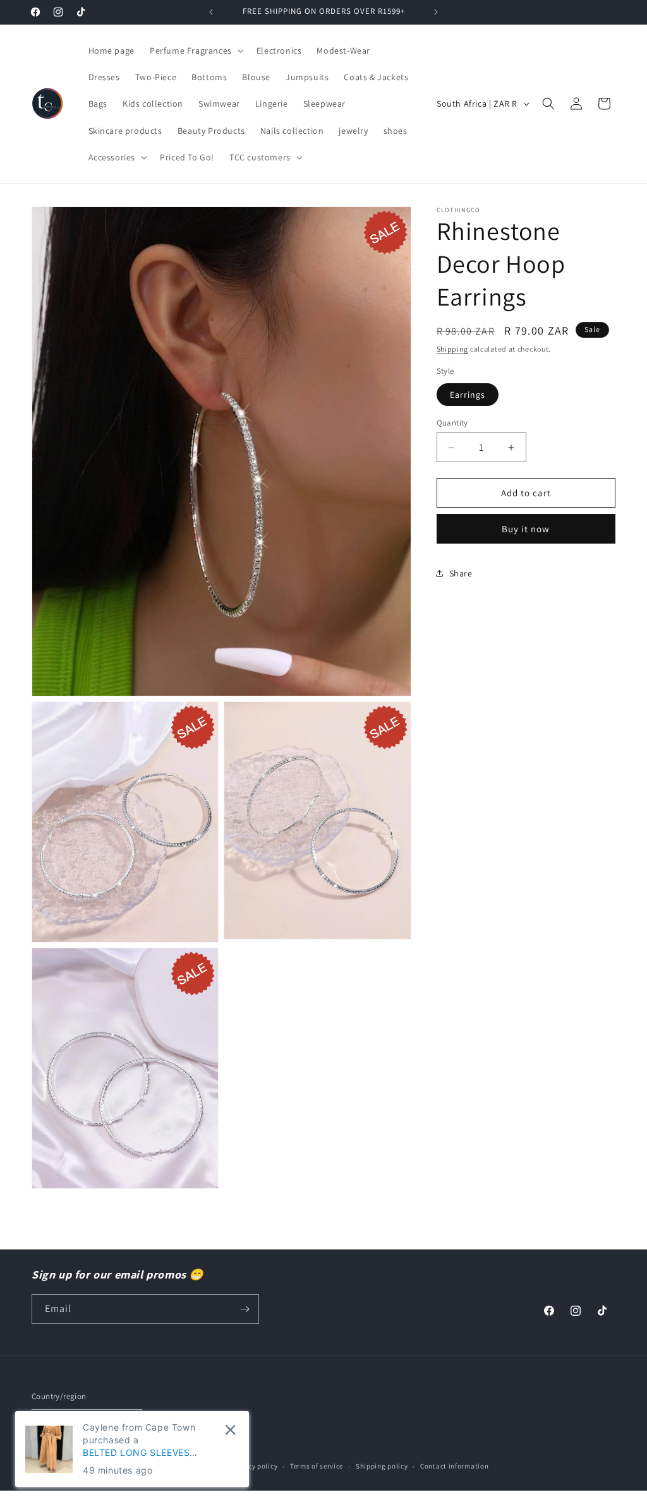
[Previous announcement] (211, 12)
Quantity (452, 422)
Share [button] (461, 573)
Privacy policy (254, 1466)
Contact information (454, 1466)
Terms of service (316, 1466)
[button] (195, 50)
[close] (230, 1429)
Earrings (467, 394)
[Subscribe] (244, 1309)
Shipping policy (382, 1466)
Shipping (453, 349)
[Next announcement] (436, 12)
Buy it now (526, 529)
